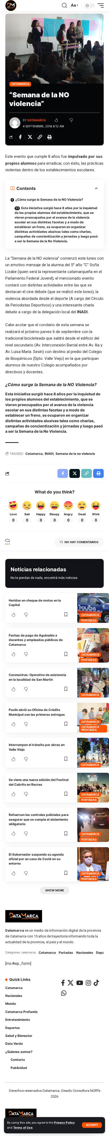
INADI (49, 454)
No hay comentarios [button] (81, 542)
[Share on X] (29, 137)
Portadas (89, 620)
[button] (92, 1125)
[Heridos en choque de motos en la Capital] (93, 608)
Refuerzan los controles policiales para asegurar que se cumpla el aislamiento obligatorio (39, 819)
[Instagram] (88, 983)
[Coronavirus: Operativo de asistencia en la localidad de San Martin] (93, 683)
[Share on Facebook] (20, 137)
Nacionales (84, 953)
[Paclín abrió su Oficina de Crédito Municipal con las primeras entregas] (93, 718)
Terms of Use (23, 1127)
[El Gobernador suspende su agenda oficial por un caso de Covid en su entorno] (93, 864)
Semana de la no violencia (75, 454)
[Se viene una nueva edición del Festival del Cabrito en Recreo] (93, 787)
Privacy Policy (64, 1122)
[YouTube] (79, 983)
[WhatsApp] (64, 993)
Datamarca (36, 120)
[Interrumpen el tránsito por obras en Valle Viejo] (93, 753)
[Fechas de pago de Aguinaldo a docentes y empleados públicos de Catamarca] (93, 645)
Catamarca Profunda (90, 728)
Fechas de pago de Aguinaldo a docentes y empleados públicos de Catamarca (36, 640)
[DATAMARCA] (10, 5)
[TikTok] (96, 983)
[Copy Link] (39, 137)
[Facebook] (63, 983)
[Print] (49, 137)
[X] (70, 983)
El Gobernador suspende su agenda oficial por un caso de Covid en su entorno (36, 859)
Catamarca (20, 84)
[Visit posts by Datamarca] (14, 122)
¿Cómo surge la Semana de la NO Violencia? (49, 199)
